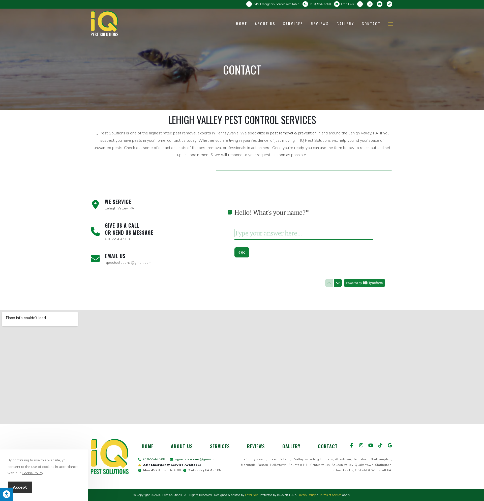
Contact (328, 446)
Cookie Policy (32, 473)
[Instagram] (361, 445)
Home (148, 446)
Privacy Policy (306, 495)
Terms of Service (330, 495)
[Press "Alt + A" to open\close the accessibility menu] (6, 494)
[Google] (390, 445)
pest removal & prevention (293, 133)
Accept (20, 487)
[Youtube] (371, 445)
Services (220, 446)
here (266, 148)
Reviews (256, 446)
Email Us (347, 4)
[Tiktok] (380, 445)
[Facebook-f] (351, 445)
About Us (182, 446)
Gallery (291, 446)
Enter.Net (251, 495)
